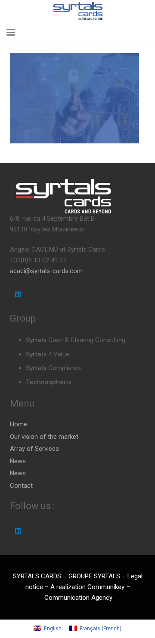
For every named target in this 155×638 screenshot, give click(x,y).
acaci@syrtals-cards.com (46, 271)
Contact (21, 485)
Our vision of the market (44, 437)
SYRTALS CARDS (37, 576)
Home (18, 424)
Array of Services (34, 449)
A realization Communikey (88, 587)
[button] (10, 32)
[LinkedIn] (18, 294)
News (18, 461)
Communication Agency (78, 598)
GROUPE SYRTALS (94, 576)
